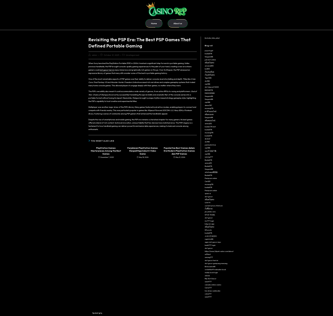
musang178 (209, 108)
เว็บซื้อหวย (209, 209)
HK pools (208, 230)
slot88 (207, 81)
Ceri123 (207, 181)
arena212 (208, 123)
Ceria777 (208, 288)
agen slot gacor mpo (213, 242)
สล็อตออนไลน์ (210, 120)
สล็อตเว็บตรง (209, 63)
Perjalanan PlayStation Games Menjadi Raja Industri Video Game (142, 151)
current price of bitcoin (214, 206)
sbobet (207, 139)
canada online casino (213, 285)
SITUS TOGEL (210, 215)
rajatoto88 (209, 239)
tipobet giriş (97, 313)
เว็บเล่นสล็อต (209, 72)
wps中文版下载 (210, 151)
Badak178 (208, 160)
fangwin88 (209, 57)
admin (94, 55)
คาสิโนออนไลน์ (210, 111)
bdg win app (209, 224)
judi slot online (210, 60)
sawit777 (208, 282)
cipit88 (207, 84)
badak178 (208, 54)
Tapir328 (208, 78)
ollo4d (207, 276)
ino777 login (209, 221)
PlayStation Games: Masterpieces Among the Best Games (106, 151)
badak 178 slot (210, 127)
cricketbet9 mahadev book (215, 269)
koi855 (207, 69)
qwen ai (208, 193)
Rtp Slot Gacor (210, 279)
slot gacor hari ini (107, 70)
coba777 (208, 294)
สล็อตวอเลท (209, 114)
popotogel (209, 51)
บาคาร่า (208, 202)
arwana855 (209, 66)
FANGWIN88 (210, 93)
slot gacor (209, 197)
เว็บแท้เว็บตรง (210, 75)
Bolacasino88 (210, 266)
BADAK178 (209, 90)
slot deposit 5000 (212, 87)
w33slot (208, 254)
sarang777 (209, 157)
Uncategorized (132, 55)
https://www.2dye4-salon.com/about (219, 251)
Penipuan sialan (211, 178)
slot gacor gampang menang (216, 263)
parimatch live (210, 145)
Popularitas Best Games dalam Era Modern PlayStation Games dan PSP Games (179, 151)
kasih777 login (210, 245)
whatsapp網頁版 (211, 172)
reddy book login (211, 272)
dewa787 (208, 105)
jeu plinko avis (210, 212)
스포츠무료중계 (211, 236)
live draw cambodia (212, 291)
